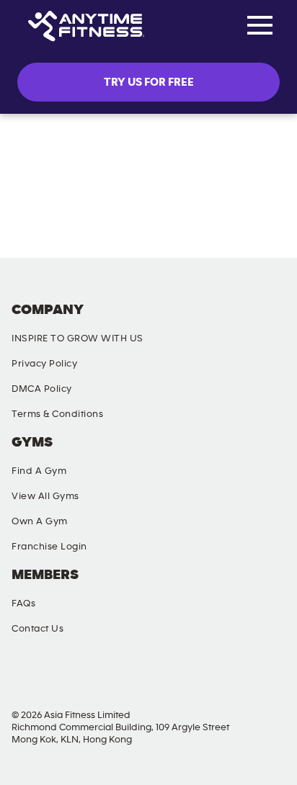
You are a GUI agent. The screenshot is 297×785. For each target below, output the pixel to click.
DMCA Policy (42, 389)
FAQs (23, 603)
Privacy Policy (44, 364)
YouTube (186, 679)
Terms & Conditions (57, 414)
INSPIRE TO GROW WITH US (77, 338)
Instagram (105, 679)
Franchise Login (49, 547)
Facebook (25, 679)
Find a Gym (39, 471)
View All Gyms (45, 496)
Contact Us (37, 629)
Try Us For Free (149, 82)
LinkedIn (266, 679)
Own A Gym (40, 521)
